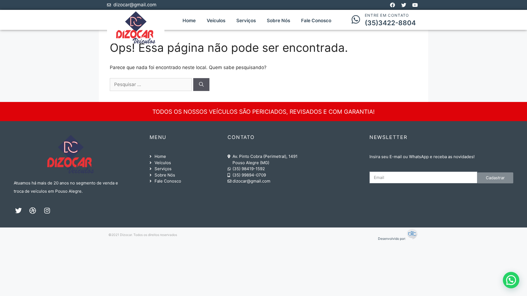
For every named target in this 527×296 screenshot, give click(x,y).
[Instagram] (47, 210)
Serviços (246, 20)
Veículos (216, 20)
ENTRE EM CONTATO (387, 15)
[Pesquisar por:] (151, 84)
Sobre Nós (278, 20)
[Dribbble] (32, 210)
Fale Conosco (316, 20)
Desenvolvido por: (392, 239)
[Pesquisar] (201, 84)
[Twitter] (18, 210)
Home (189, 20)
